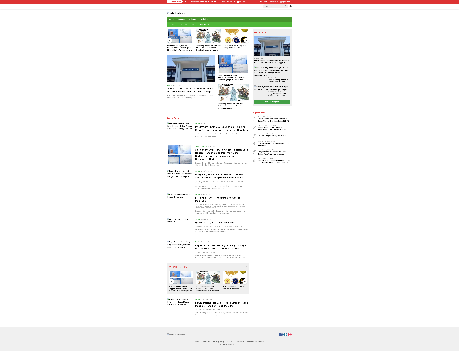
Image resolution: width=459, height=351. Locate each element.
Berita (171, 19)
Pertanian (183, 24)
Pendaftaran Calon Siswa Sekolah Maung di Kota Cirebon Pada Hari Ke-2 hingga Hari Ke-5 (187, 2)
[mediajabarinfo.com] (176, 13)
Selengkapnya (271, 102)
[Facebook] (281, 335)
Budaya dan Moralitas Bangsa (204, 204)
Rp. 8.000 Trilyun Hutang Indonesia (214, 222)
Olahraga (192, 19)
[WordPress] (285, 335)
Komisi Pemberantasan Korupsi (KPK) (224, 206)
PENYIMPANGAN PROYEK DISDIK (205, 252)
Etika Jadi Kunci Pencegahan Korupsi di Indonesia (235, 47)
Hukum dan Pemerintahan (203, 206)
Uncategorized (201, 146)
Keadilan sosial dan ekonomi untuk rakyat (209, 226)
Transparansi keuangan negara (233, 226)
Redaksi (230, 341)
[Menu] (169, 6)
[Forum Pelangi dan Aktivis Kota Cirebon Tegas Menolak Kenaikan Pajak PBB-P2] (180, 307)
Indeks (198, 341)
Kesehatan (181, 19)
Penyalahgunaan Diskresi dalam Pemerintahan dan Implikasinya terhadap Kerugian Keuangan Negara (219, 182)
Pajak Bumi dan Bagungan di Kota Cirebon (208, 309)
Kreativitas (204, 24)
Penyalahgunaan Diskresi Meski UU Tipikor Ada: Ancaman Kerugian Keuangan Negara (208, 48)
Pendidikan (204, 19)
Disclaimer (240, 341)
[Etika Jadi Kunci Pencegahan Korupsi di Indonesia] (236, 36)
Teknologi (172, 24)
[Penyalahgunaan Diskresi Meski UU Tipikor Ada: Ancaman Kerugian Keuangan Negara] (208, 36)
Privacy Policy (218, 341)
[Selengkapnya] (246, 266)
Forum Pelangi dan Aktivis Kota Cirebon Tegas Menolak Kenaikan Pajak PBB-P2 (221, 304)
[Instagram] (290, 335)
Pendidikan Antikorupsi (208, 208)
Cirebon (194, 24)
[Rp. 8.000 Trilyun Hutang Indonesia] (180, 227)
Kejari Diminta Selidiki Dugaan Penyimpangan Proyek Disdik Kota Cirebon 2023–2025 (220, 247)
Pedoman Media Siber (255, 341)
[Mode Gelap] (290, 6)
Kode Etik (207, 341)
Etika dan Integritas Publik (223, 204)
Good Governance (238, 204)
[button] (285, 6)
